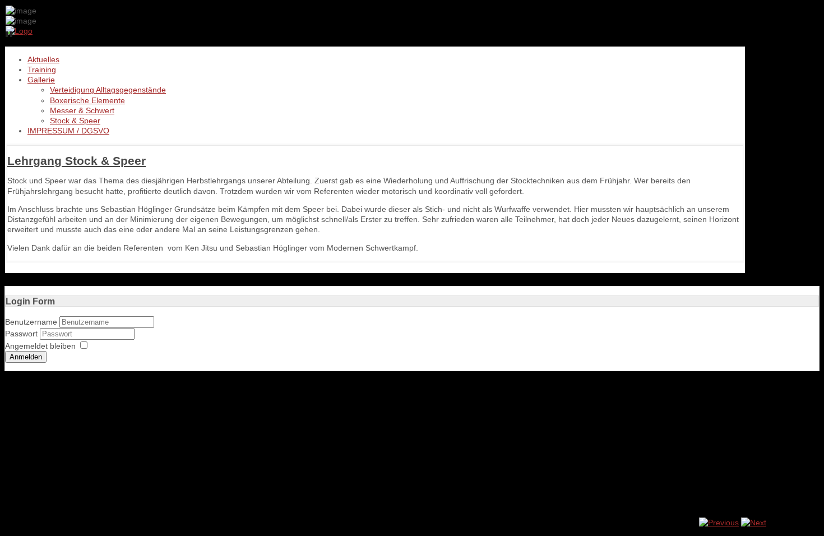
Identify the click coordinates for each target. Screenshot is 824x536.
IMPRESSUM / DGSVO (68, 130)
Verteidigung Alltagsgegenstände (108, 89)
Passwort (22, 333)
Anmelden (26, 357)
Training (41, 69)
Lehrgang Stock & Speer (76, 160)
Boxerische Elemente (87, 100)
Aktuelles (43, 59)
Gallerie (41, 79)
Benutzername (31, 321)
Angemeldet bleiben (40, 345)
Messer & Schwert (82, 110)
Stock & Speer (75, 120)
